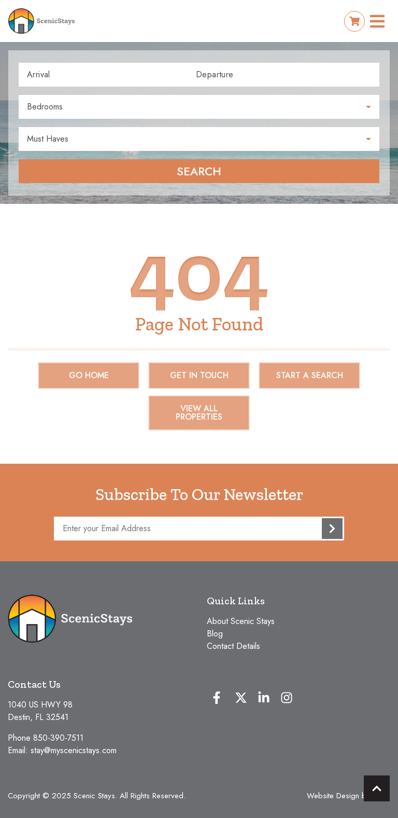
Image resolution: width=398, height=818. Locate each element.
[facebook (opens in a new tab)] (218, 697)
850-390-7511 (58, 738)
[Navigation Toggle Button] (377, 21)
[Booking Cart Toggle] (354, 21)
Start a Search (309, 375)
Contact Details (233, 646)
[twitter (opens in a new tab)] (241, 697)
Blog (215, 634)
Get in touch (199, 375)
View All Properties (199, 413)
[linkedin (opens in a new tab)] (263, 697)
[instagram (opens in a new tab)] (286, 697)
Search (199, 171)
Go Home (89, 375)
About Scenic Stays (241, 621)
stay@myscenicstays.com (74, 750)
